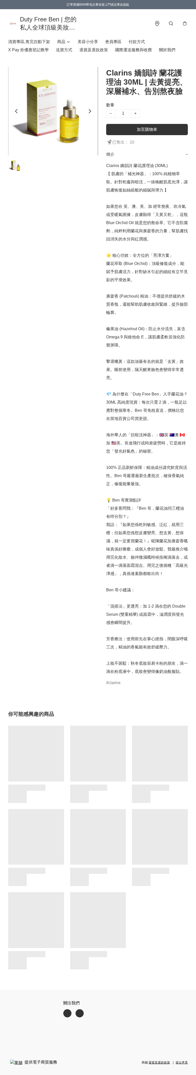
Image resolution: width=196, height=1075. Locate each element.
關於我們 (167, 50)
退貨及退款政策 (93, 50)
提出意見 (182, 1062)
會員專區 (113, 42)
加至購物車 (147, 129)
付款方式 (137, 42)
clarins (114, 683)
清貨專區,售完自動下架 (29, 42)
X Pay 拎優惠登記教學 (28, 50)
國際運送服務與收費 (133, 50)
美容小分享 (88, 42)
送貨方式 (64, 50)
